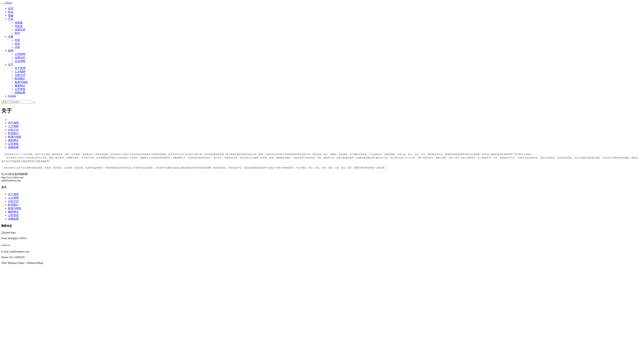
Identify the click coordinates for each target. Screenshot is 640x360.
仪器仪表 (20, 29)
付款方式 (20, 75)
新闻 (10, 50)
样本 (10, 12)
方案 (10, 36)
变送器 (19, 26)
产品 (10, 19)
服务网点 (20, 85)
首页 (10, 8)
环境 (17, 40)
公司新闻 (20, 54)
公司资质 (20, 89)
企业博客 (20, 61)
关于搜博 (20, 68)
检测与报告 (21, 82)
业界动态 (20, 57)
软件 (17, 33)
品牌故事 (20, 92)
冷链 (17, 47)
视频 (10, 15)
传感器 (19, 22)
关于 (10, 64)
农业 (17, 43)
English (12, 95)
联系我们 (20, 78)
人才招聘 (20, 71)
